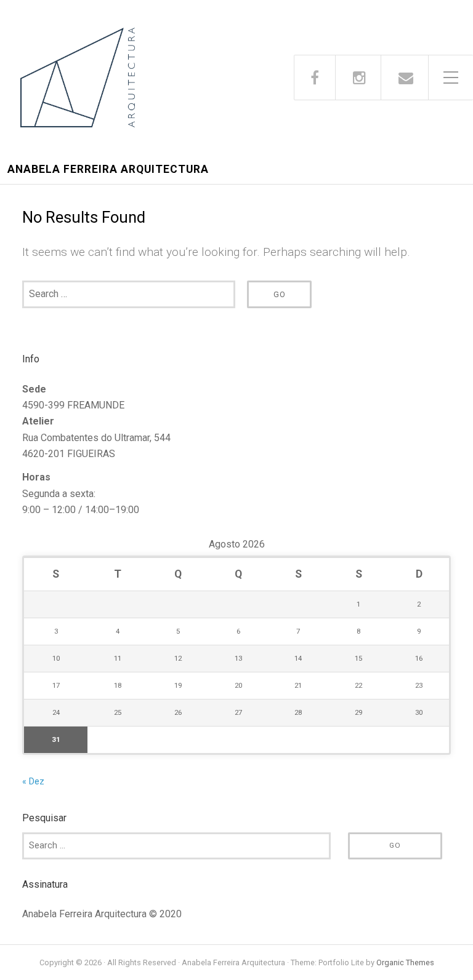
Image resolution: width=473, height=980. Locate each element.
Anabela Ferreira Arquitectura (108, 169)
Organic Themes (405, 962)
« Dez (33, 781)
